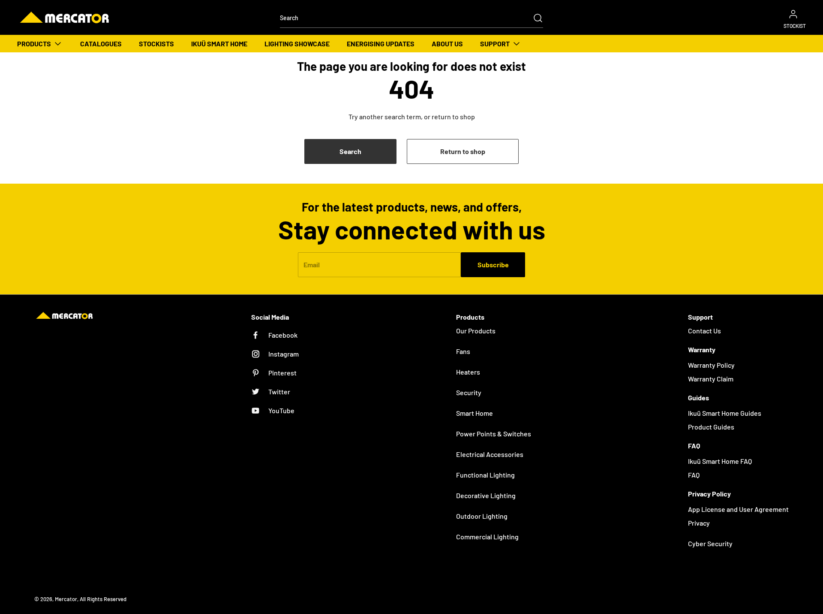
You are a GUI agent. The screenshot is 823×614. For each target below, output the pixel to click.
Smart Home (474, 413)
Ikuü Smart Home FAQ (720, 461)
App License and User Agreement (738, 509)
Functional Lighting (485, 475)
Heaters (468, 372)
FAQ (694, 475)
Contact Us (704, 331)
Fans (463, 351)
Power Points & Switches (493, 433)
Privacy (699, 523)
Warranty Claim (710, 379)
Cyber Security (710, 543)
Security (468, 392)
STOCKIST (795, 26)
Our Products (476, 331)
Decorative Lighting (486, 495)
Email (311, 264)
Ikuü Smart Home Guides (724, 413)
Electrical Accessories (489, 454)
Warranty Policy (711, 365)
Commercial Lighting (487, 536)
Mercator (66, 599)
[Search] (533, 18)
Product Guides (711, 427)
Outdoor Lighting (482, 516)
